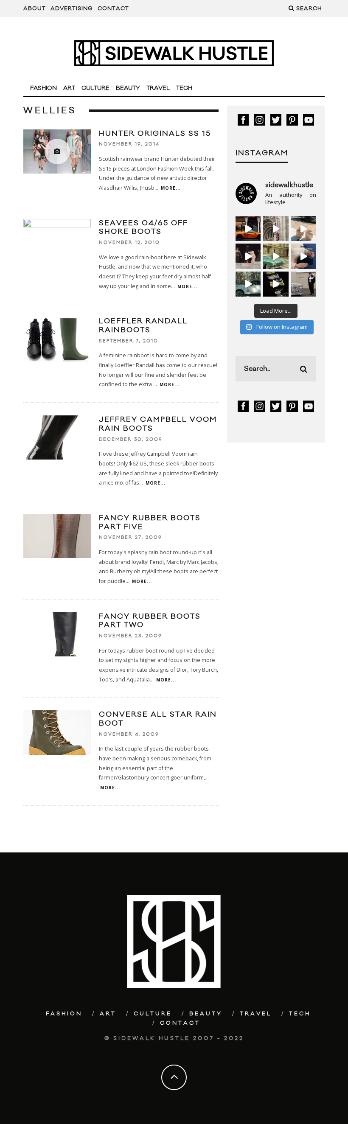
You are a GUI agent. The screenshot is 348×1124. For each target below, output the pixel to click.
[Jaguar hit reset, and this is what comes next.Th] (303, 284)
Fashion (43, 88)
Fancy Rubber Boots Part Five (150, 522)
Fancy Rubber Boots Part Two (150, 621)
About (34, 8)
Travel (158, 88)
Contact (113, 8)
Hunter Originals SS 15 (155, 133)
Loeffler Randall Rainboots (143, 326)
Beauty (128, 88)
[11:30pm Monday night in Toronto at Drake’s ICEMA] (248, 256)
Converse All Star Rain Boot (158, 719)
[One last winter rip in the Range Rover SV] (248, 284)
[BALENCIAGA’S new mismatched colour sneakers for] (275, 284)
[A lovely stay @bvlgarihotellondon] (248, 228)
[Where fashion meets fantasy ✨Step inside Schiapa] (275, 228)
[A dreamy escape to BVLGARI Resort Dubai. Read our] (303, 228)
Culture (95, 88)
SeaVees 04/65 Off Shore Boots (143, 228)
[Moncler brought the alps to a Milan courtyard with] (275, 256)
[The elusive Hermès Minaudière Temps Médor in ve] (303, 256)
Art (69, 88)
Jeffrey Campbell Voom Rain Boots (158, 424)
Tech (184, 88)
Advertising (72, 8)
